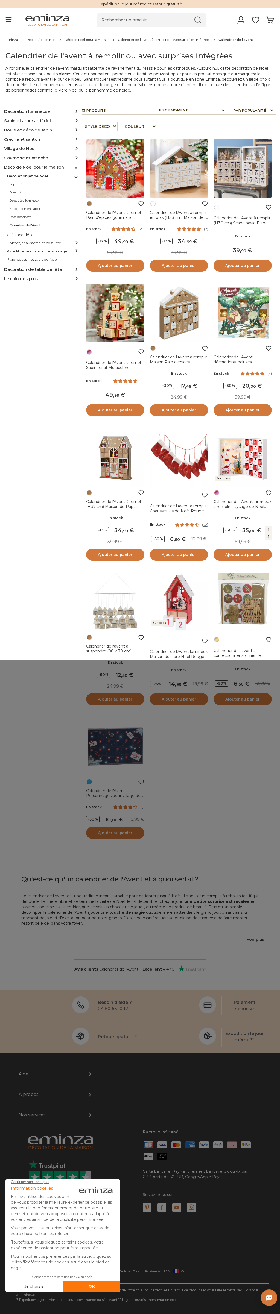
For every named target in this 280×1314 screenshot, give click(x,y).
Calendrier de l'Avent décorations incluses (233, 359)
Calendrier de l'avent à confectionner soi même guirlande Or (237, 655)
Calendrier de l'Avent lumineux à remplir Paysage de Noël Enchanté (243, 506)
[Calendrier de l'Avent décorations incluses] (243, 313)
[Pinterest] (147, 1207)
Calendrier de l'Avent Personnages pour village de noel (113, 795)
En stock (94, 229)
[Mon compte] (241, 21)
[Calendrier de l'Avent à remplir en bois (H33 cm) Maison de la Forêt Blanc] (179, 168)
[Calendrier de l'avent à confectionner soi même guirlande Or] (243, 602)
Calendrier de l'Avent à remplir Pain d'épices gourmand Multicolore (114, 217)
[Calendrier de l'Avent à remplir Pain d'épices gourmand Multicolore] (115, 168)
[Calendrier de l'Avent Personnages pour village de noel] (115, 747)
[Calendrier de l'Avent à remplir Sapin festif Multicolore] (115, 313)
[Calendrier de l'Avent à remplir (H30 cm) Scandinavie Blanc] (243, 168)
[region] (140, 40)
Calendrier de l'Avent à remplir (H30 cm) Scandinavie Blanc (242, 220)
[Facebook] (162, 1207)
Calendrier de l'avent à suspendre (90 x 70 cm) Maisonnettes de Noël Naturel (115, 651)
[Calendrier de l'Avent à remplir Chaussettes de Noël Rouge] (179, 457)
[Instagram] (191, 1207)
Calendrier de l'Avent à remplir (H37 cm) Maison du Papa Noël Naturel (114, 506)
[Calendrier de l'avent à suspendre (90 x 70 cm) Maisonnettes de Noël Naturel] (115, 602)
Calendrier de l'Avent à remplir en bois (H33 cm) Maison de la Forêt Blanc (179, 217)
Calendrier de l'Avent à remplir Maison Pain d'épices (178, 359)
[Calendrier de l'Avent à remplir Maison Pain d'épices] (179, 313)
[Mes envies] (255, 21)
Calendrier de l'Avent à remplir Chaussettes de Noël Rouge (178, 508)
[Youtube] (176, 1207)
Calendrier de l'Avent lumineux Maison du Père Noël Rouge (179, 654)
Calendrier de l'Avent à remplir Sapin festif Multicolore (114, 365)
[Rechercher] (198, 20)
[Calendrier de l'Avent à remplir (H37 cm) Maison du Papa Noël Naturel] (115, 457)
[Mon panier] (270, 21)
